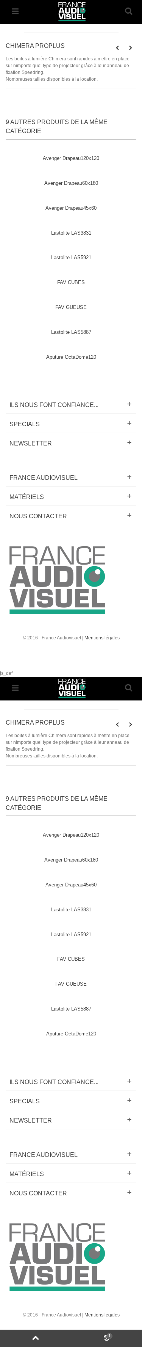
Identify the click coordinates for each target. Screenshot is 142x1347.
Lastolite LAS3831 (71, 233)
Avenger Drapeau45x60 (71, 208)
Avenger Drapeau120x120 (71, 158)
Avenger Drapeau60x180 (71, 183)
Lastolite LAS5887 (71, 332)
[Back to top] (35, 1338)
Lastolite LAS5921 (71, 257)
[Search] (128, 11)
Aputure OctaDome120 (71, 357)
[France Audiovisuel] (71, 11)
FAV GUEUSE (71, 307)
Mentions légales (102, 637)
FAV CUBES (71, 282)
